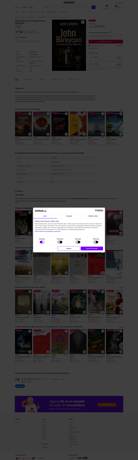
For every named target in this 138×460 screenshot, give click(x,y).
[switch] (60, 242)
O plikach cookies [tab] (93, 216)
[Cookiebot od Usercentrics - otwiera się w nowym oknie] (96, 210)
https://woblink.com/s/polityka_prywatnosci (48, 231)
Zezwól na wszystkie (92, 248)
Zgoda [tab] (45, 216)
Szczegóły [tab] (69, 216)
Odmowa (68, 248)
